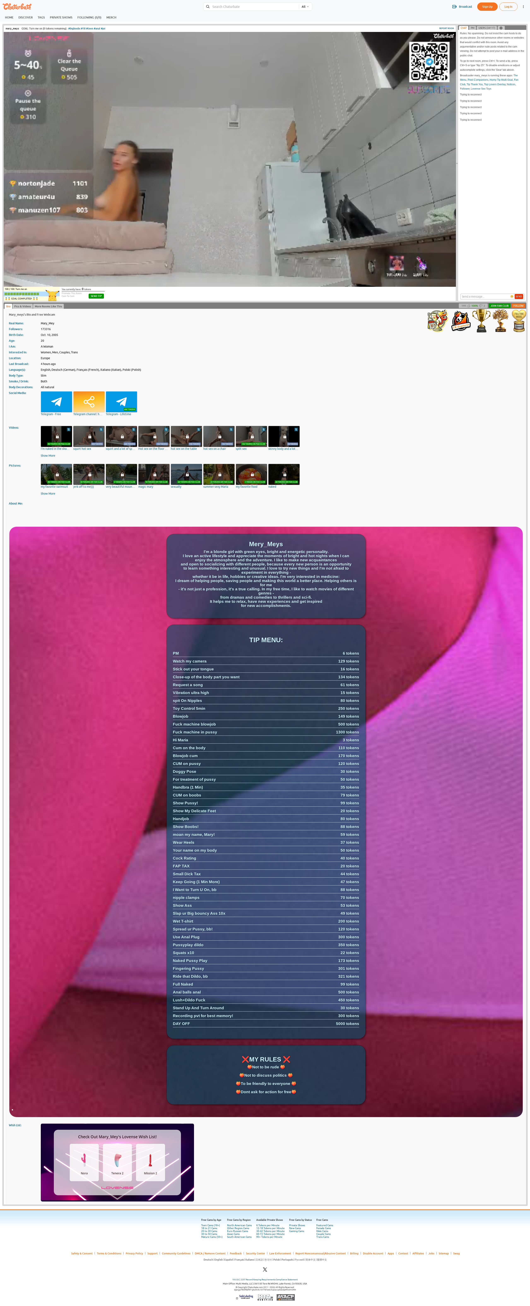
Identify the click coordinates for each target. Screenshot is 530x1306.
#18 (83, 28)
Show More (48, 455)
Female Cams (323, 1228)
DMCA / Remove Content (210, 1253)
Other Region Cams (238, 1228)
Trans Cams (322, 1236)
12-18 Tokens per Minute (270, 1228)
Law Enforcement (280, 1253)
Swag (456, 1253)
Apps (391, 1253)
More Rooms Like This (48, 306)
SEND (519, 296)
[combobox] (251, 7)
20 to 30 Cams (209, 1231)
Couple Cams (323, 1234)
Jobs (431, 1253)
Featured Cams (324, 1225)
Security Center (255, 1253)
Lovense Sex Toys (481, 88)
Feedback (236, 1253)
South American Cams (239, 1236)
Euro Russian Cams (237, 1231)
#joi (103, 28)
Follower (465, 88)
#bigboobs (74, 28)
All (303, 6)
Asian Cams (233, 1234)
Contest (403, 1253)
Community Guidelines (176, 1253)
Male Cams (322, 1231)
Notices (511, 84)
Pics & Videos (22, 306)
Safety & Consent (82, 1253)
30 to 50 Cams (209, 1234)
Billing (354, 1253)
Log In (508, 6)
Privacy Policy (134, 1253)
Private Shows (297, 1225)
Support (152, 1253)
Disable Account (373, 1253)
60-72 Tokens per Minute (270, 1234)
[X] (265, 1270)
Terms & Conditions (109, 1253)
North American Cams (239, 1225)
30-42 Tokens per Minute (270, 1231)
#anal (97, 28)
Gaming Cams (296, 1231)
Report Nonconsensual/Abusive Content (320, 1253)
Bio (8, 306)
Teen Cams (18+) (210, 1225)
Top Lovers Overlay (495, 84)
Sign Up (487, 6)
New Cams (295, 1228)
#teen (89, 28)
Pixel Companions (478, 79)
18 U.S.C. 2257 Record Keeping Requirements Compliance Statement (265, 1279)
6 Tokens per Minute (267, 1225)
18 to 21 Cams (209, 1228)
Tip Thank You (475, 84)
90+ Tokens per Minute (269, 1236)
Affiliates (418, 1253)
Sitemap (444, 1253)
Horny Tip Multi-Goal (501, 79)
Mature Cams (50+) (212, 1236)
